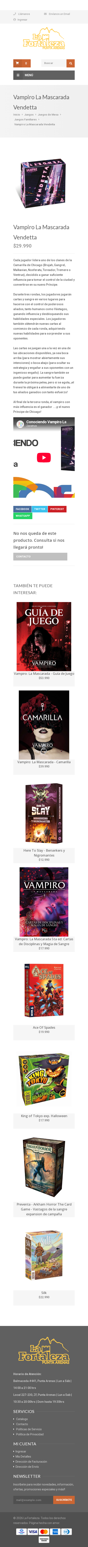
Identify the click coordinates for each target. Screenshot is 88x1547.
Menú (29, 75)
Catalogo (22, 1419)
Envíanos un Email (59, 13)
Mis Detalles (23, 1456)
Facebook (22, 509)
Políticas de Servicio (29, 1429)
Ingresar (22, 19)
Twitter (39, 509)
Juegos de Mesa (48, 114)
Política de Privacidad (30, 1434)
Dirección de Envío (27, 1466)
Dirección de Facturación (31, 1461)
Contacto (23, 556)
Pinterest (57, 509)
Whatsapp (23, 515)
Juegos (29, 114)
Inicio (16, 114)
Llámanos (24, 13)
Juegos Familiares (25, 119)
